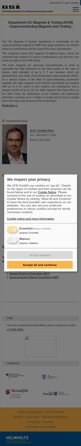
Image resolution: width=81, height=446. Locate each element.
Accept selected (39, 255)
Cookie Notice (47, 192)
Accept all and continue (40, 265)
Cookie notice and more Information (30, 218)
